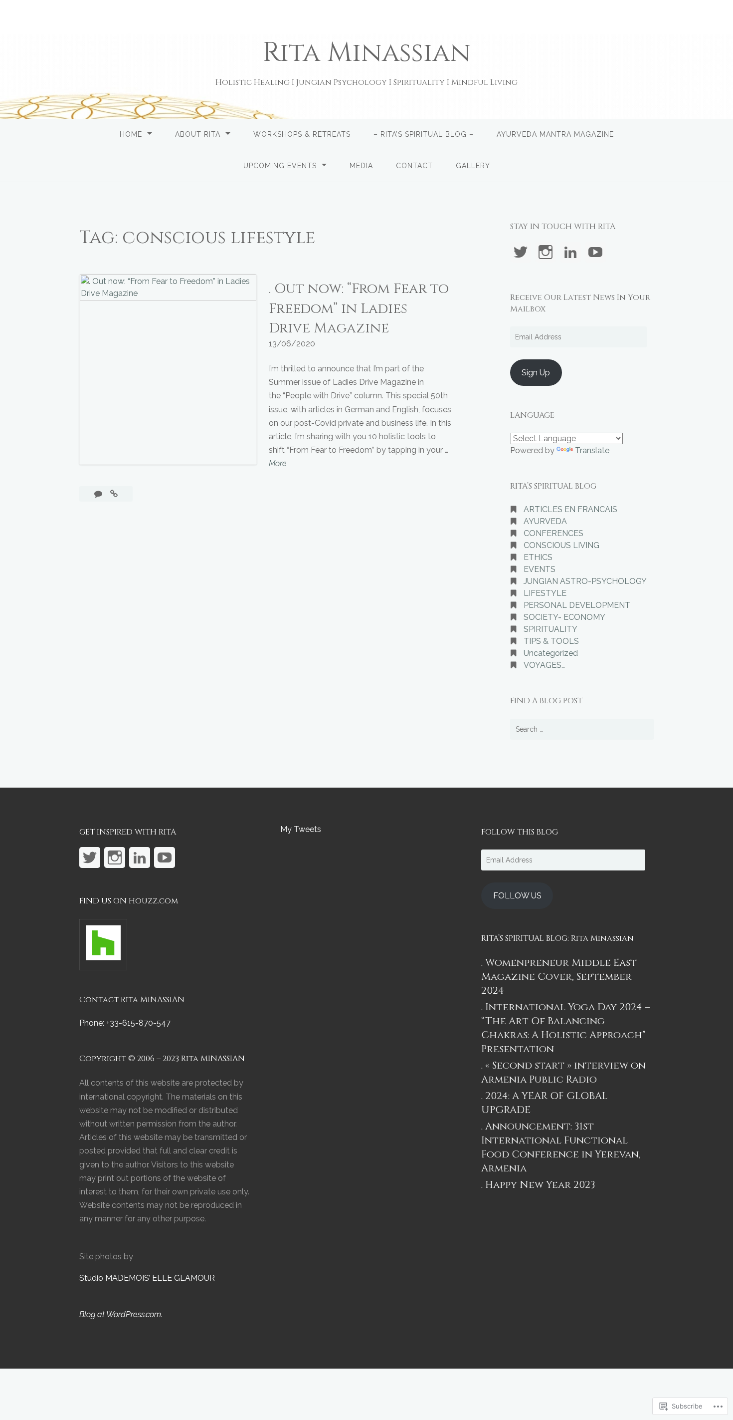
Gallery (473, 166)
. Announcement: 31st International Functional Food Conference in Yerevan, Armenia (561, 1147)
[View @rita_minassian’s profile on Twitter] (520, 252)
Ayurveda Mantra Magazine (555, 134)
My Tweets (300, 829)
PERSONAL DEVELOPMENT (577, 605)
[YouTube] (595, 252)
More (278, 464)
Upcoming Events (280, 166)
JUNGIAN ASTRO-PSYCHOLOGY (585, 581)
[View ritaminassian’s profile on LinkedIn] (139, 857)
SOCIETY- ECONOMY (564, 617)
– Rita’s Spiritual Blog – (423, 134)
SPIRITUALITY (550, 629)
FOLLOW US (517, 895)
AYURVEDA (545, 521)
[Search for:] (582, 729)
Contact (414, 166)
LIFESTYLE (545, 593)
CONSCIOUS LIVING (561, 545)
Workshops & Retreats (302, 134)
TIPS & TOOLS (551, 641)
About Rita (197, 134)
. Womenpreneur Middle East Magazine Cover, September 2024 (559, 976)
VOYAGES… (544, 665)
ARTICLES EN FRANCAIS (570, 509)
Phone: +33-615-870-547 (125, 1023)
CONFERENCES (553, 533)
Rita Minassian (367, 52)
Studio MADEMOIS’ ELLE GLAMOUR (147, 1278)
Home (131, 134)
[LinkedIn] (570, 252)
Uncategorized (551, 653)
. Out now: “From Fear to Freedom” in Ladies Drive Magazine (359, 308)
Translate (592, 450)
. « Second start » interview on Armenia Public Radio (563, 1072)
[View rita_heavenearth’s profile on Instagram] (545, 252)
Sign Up (536, 372)
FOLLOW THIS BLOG (519, 832)
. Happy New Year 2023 (538, 1184)
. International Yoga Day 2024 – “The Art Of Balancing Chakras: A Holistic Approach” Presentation (565, 1028)
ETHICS (538, 557)
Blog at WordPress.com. (121, 1314)
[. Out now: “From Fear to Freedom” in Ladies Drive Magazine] (114, 494)
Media (361, 166)
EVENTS (539, 569)
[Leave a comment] (99, 494)
